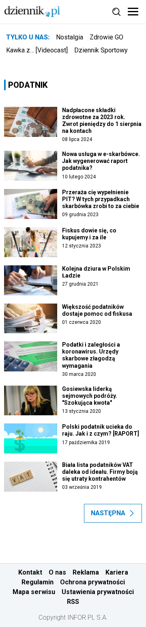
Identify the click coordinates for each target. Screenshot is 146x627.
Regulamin (37, 582)
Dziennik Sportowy (101, 50)
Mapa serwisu (34, 592)
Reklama (86, 572)
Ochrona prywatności (92, 582)
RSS (73, 601)
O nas (57, 572)
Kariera (116, 572)
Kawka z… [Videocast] (37, 50)
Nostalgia (69, 37)
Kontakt (30, 572)
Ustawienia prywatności (98, 592)
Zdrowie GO (106, 37)
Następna (108, 513)
